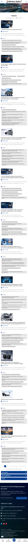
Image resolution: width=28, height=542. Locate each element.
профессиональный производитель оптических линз (14, 305)
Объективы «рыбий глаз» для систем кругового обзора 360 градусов (13, 120)
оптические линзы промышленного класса (12, 386)
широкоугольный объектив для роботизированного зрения (14, 379)
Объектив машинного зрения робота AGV (11, 188)
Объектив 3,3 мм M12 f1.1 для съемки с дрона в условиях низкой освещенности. (13, 410)
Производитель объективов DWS (9, 82)
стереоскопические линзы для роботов (11, 342)
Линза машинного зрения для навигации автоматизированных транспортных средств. (12, 49)
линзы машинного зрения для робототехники (12, 340)
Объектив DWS (21, 76)
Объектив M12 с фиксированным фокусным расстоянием (12, 272)
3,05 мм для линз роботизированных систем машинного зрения (12, 344)
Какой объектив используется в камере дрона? (12, 399)
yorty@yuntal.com (13, 513)
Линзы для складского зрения (9, 76)
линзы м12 (4, 226)
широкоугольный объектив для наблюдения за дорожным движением (13, 156)
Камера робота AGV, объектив (8, 45)
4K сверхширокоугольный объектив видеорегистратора (10, 453)
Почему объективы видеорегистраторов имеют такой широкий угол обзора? (13, 436)
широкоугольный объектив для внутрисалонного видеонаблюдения (13, 461)
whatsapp (9, 529)
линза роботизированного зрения (9, 222)
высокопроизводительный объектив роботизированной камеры (10, 297)
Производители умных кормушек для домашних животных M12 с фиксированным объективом (13, 263)
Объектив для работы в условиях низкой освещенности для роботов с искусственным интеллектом (12, 229)
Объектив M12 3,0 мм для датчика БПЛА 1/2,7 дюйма (13, 422)
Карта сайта (7, 534)
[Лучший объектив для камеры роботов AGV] (7, 24)
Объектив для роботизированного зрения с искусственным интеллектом (12, 224)
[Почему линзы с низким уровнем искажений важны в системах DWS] (7, 59)
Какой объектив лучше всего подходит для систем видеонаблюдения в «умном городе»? (13, 98)
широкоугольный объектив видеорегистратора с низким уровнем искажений (13, 448)
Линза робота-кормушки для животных (11, 268)
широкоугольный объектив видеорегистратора (12, 451)
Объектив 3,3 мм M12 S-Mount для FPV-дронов (13, 417)
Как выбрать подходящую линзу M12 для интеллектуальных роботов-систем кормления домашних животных (12, 247)
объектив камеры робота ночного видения (12, 232)
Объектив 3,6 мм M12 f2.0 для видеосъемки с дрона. (13, 413)
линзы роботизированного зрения (9, 192)
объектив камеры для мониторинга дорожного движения (13, 164)
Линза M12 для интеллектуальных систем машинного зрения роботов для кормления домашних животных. (12, 259)
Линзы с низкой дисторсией (8, 346)
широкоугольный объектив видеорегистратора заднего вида (12, 459)
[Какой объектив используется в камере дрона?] (7, 394)
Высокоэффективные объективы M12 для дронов (13, 415)
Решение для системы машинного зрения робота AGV (13, 198)
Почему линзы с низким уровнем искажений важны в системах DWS (13, 64)
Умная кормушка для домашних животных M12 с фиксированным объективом (13, 266)
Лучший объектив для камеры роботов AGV (11, 29)
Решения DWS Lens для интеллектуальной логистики (11, 84)
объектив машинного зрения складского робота (13, 46)
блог (2, 534)
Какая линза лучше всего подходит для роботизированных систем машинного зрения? (12, 363)
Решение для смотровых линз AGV (10, 195)
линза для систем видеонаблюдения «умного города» (12, 115)
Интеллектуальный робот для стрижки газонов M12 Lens (14, 300)
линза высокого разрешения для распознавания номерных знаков (13, 158)
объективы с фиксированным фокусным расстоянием (11, 307)
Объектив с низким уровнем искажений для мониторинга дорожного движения (12, 117)
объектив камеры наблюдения (9, 109)
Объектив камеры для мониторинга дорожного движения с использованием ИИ (13, 150)
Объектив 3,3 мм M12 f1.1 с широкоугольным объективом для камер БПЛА (13, 420)
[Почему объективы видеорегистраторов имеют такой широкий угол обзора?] (7, 431)
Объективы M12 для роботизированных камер (12, 382)
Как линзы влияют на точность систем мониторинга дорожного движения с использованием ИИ (13, 138)
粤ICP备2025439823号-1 (11, 532)
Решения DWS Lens (6, 78)
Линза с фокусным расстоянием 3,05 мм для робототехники (12, 377)
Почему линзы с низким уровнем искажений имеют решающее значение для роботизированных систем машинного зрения (13, 323)
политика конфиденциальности (9, 535)
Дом (17, 17)
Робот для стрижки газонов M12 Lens (10, 309)
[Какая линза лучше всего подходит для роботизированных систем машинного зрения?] (7, 355)
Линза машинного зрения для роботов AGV (12, 190)
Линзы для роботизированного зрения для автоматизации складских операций (11, 42)
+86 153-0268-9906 (11, 516)
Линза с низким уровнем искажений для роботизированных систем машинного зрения (12, 338)
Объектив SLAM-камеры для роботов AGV (11, 40)
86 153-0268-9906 (18, 510)
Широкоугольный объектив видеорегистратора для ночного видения (13, 456)
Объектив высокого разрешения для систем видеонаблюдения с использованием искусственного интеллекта (12, 123)
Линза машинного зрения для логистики (11, 80)
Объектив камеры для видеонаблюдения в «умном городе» (13, 112)
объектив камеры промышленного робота (11, 193)
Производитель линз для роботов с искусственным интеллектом (14, 234)
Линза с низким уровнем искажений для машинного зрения (11, 153)
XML (11, 534)
